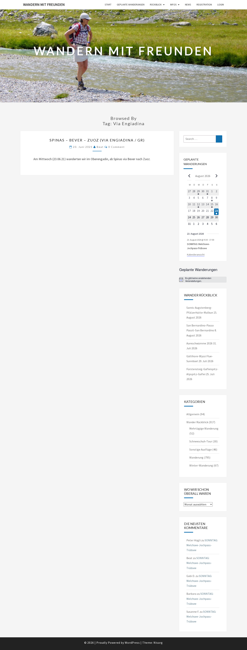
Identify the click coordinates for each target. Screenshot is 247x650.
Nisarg (158, 642)
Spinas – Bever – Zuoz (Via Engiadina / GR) (97, 140)
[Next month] (216, 176)
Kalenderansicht (196, 254)
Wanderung (196, 457)
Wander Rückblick (197, 422)
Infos (173, 4)
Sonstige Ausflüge (200, 449)
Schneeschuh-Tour (200, 441)
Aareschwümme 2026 (199, 343)
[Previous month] (189, 176)
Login (220, 4)
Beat (100, 146)
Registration (204, 4)
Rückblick (156, 4)
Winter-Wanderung (201, 465)
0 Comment (116, 146)
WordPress (132, 642)
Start (108, 4)
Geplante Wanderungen (130, 4)
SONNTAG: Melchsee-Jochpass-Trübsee (202, 545)
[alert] (203, 280)
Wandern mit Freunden (44, 4)
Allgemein (192, 414)
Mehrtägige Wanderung (203, 428)
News (188, 4)
